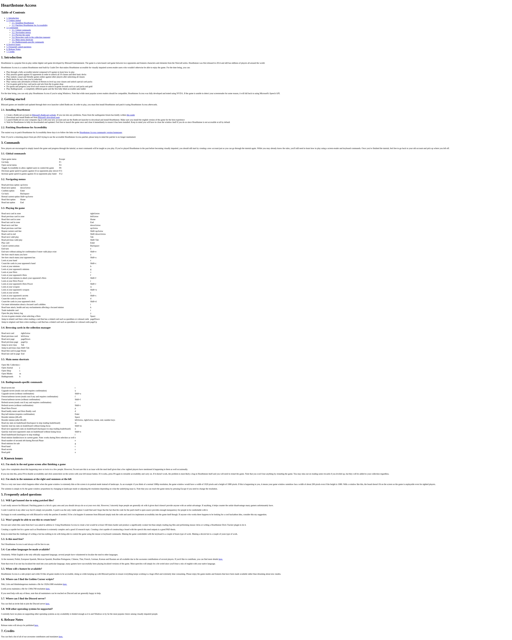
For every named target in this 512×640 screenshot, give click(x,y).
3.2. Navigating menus (21, 32)
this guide (131, 115)
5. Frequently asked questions (18, 47)
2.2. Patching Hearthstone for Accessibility (30, 25)
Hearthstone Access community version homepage (101, 132)
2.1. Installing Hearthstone (23, 23)
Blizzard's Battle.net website (44, 115)
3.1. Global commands (21, 30)
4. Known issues (13, 44)
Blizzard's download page (49, 117)
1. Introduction (12, 18)
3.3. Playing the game (21, 35)
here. (221, 559)
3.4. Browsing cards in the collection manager (31, 37)
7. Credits (10, 52)
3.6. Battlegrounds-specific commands (28, 42)
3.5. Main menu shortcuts (22, 40)
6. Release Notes (13, 49)
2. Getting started (13, 20)
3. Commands (12, 28)
